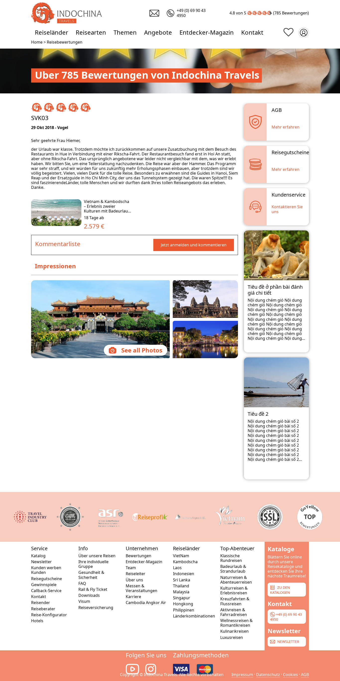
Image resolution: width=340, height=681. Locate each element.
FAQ (82, 583)
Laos (177, 567)
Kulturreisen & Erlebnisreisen (234, 590)
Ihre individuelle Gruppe (93, 564)
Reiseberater (43, 609)
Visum (84, 601)
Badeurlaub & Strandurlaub (233, 569)
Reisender (40, 602)
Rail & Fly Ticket (92, 589)
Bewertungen (295, 13)
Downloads (89, 595)
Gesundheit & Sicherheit (91, 575)
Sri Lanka (181, 580)
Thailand (181, 586)
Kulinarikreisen (234, 631)
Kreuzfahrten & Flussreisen (234, 601)
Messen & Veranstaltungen (141, 588)
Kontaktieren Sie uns (287, 209)
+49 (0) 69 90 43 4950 (286, 617)
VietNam (181, 555)
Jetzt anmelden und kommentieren (194, 245)
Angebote (158, 32)
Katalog (38, 555)
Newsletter (41, 561)
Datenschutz (268, 674)
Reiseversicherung (95, 607)
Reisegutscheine (46, 578)
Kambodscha (185, 561)
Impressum (242, 674)
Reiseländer (51, 32)
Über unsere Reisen (96, 555)
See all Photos (141, 350)
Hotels (37, 620)
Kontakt (252, 32)
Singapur (181, 598)
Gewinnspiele (44, 584)
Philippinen (183, 610)
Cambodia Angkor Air (146, 602)
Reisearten (91, 32)
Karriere (133, 596)
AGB (305, 674)
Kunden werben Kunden (46, 570)
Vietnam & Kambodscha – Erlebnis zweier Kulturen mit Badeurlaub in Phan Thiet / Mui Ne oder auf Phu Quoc (107, 211)
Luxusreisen (231, 637)
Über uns (134, 580)
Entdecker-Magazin (206, 32)
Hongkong (183, 604)
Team (131, 567)
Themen (125, 32)
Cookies (290, 674)
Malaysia (181, 592)
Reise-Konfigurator (49, 615)
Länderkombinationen (193, 616)
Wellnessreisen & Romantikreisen (236, 623)
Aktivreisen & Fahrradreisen (233, 612)
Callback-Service (46, 590)
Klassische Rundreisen (231, 558)
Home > (38, 42)
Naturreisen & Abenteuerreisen (236, 580)
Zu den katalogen (280, 590)
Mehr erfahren (285, 127)
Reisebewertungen (64, 42)
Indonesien (183, 573)
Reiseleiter (135, 573)
